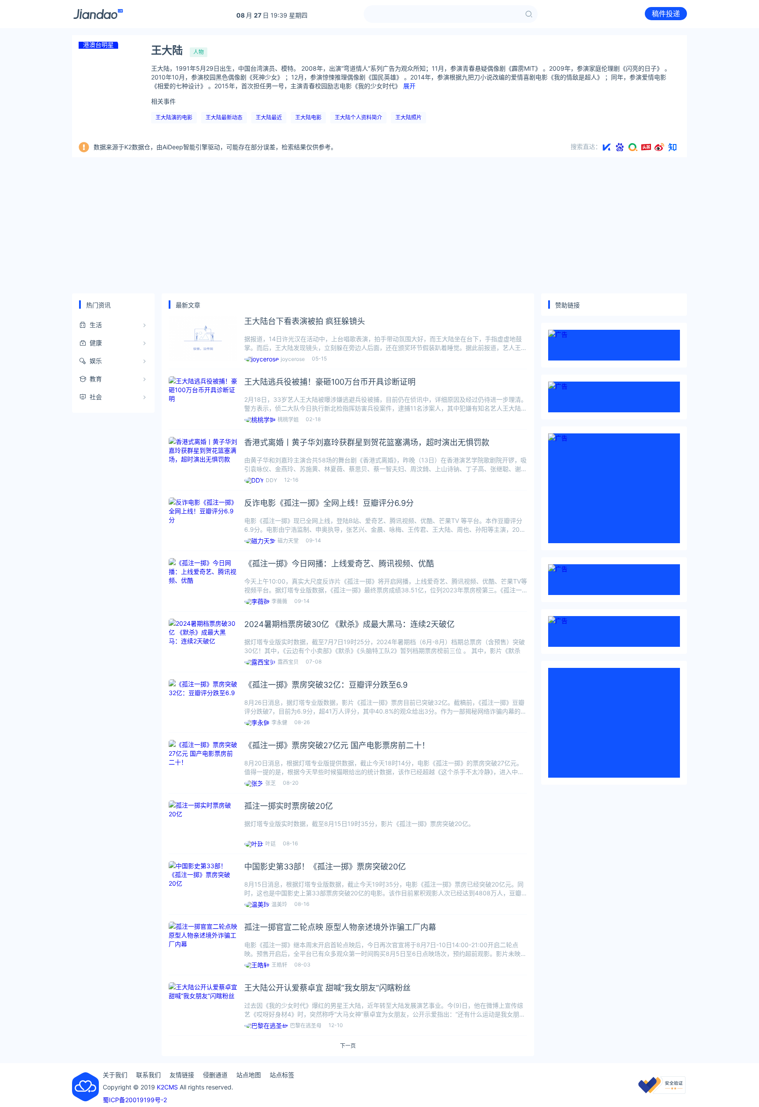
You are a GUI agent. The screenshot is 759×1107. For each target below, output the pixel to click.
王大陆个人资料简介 (358, 117)
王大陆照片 (408, 117)
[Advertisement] (379, 225)
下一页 (348, 1046)
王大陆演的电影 (173, 117)
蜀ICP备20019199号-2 (135, 1099)
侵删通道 (215, 1074)
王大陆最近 (269, 117)
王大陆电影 (308, 117)
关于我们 (115, 1074)
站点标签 (282, 1074)
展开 (409, 86)
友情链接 (182, 1074)
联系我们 (148, 1074)
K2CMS (167, 1087)
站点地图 (248, 1074)
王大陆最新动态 (224, 117)
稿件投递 (666, 13)
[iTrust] (662, 1091)
